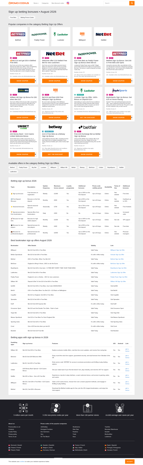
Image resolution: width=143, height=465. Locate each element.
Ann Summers (45, 431)
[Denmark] (9, 445)
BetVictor (92, 167)
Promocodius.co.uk (14, 427)
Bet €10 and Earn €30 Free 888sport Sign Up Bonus (52, 98)
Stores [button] (36, 3)
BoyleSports (111, 167)
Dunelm (107, 431)
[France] (73, 445)
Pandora (75, 431)
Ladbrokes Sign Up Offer (118, 272)
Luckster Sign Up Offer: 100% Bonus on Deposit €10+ (85, 98)
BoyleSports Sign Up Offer (119, 268)
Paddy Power (39, 40)
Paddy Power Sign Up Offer (119, 277)
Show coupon (22, 81)
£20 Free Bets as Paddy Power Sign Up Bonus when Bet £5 (86, 62)
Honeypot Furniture (47, 429)
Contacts (11, 429)
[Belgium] (41, 448)
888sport (82, 40)
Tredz (74, 434)
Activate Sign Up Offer (117, 254)
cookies (22, 461)
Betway (82, 167)
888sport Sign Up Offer (118, 250)
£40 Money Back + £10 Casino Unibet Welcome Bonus (22, 135)
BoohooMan (108, 434)
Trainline (107, 427)
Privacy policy (12, 434)
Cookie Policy (12, 431)
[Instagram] (68, 3)
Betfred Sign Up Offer (117, 259)
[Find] (132, 3)
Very (42, 434)
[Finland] (9, 448)
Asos (74, 436)
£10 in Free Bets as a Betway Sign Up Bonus (53, 135)
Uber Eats (76, 429)
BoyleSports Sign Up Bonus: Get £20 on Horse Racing (119, 98)
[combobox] (116, 3)
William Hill (64, 167)
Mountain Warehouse (111, 429)
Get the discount (87, 117)
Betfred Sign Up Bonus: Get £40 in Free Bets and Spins (118, 62)
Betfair (74, 167)
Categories (45, 3)
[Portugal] (105, 448)
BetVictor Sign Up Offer (118, 263)
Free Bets (13, 17)
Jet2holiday (44, 427)
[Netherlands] (73, 450)
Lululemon (108, 436)
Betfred (18, 40)
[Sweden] (41, 445)
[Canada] (105, 450)
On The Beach (45, 436)
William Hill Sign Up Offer (118, 281)
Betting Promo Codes (27, 17)
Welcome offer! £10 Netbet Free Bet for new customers (54, 62)
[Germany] (41, 450)
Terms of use (12, 436)
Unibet (101, 167)
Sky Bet (34, 167)
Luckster (60, 40)
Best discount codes (58, 3)
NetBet (103, 40)
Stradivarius (76, 427)
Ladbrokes (13, 171)
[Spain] (105, 445)
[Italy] (73, 448)
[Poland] (9, 450)
